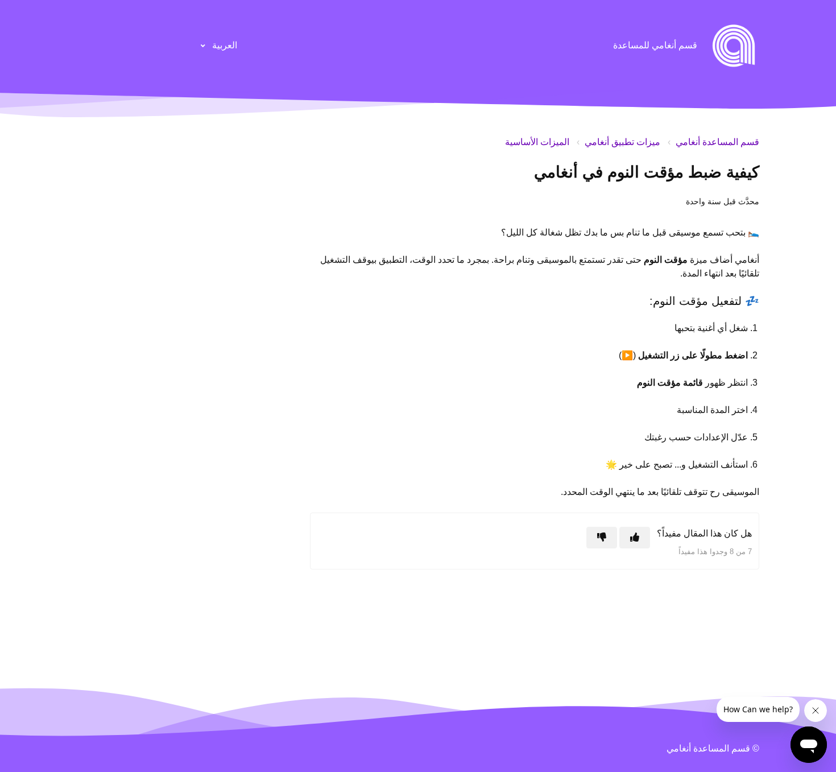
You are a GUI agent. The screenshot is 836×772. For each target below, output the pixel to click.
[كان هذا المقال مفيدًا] (634, 537)
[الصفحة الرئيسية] (733, 45)
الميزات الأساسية (537, 142)
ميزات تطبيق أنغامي (622, 142)
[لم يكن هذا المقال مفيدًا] (601, 537)
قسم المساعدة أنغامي (717, 142)
